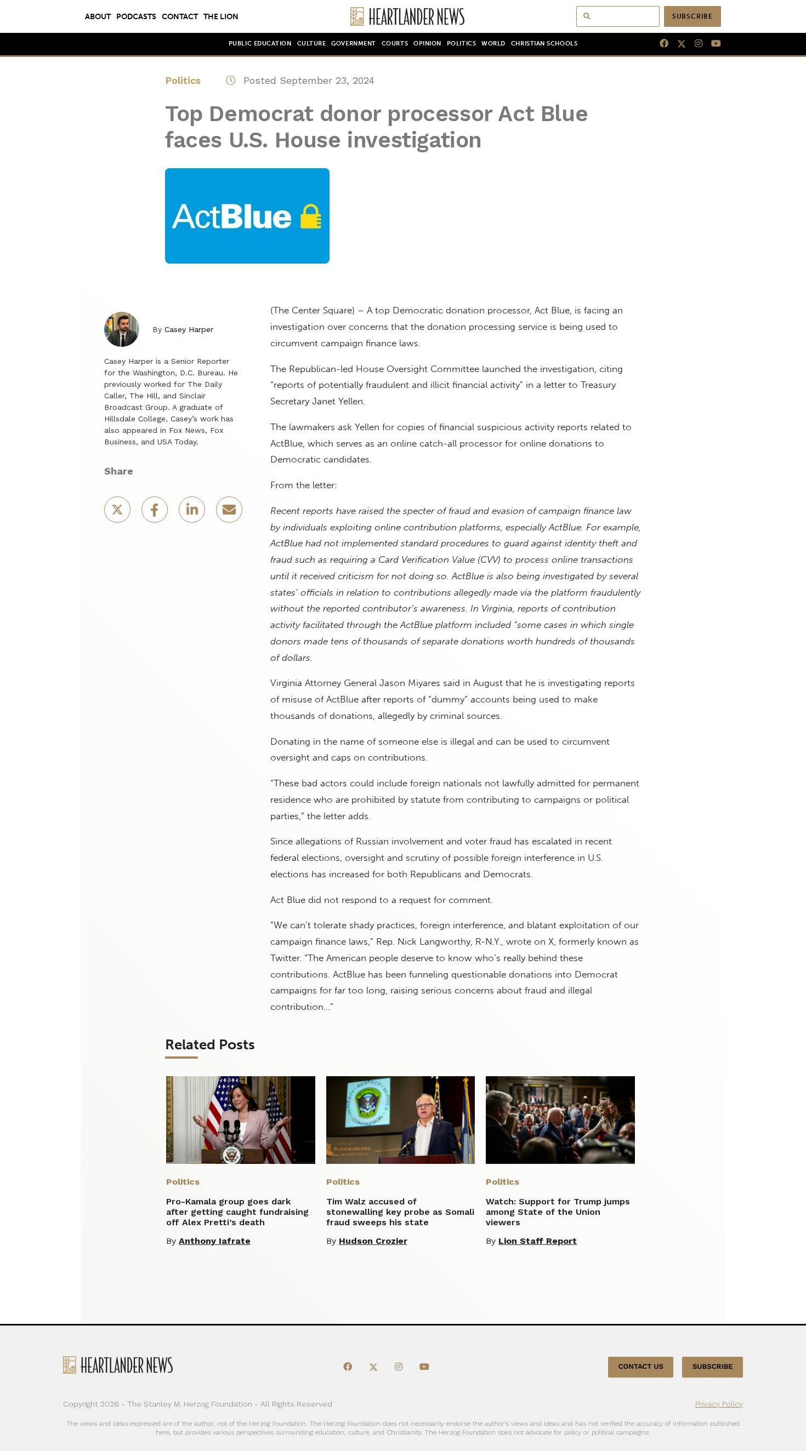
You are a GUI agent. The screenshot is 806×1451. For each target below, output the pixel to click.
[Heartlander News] (403, 16)
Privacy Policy (719, 1403)
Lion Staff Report (537, 1241)
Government (353, 43)
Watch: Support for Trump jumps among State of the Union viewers (558, 1211)
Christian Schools (544, 43)
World (493, 43)
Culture (311, 43)
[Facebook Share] (155, 513)
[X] (677, 43)
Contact (180, 16)
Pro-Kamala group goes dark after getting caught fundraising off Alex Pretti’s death (237, 1211)
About (98, 16)
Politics (461, 43)
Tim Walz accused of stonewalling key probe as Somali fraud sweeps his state (400, 1211)
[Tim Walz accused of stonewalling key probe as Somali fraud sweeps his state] (400, 1120)
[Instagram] (694, 43)
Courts (395, 43)
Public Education (260, 43)
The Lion (221, 16)
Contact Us (640, 1367)
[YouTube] (711, 43)
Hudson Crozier (373, 1241)
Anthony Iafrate (215, 1241)
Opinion (427, 43)
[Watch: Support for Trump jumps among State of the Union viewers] (560, 1120)
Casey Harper (188, 329)
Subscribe (692, 16)
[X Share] (118, 513)
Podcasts (136, 16)
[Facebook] (659, 43)
